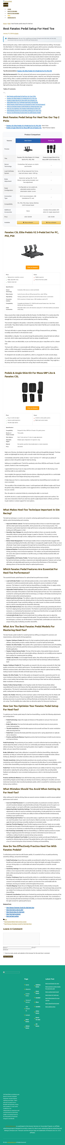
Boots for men (12, 11)
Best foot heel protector (13, 914)
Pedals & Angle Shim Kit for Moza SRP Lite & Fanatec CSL (22, 100)
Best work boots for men (52, 983)
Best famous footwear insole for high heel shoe (20, 907)
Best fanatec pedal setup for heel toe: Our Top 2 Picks (21, 96)
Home (9, 9)
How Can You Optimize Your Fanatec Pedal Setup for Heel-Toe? (24, 108)
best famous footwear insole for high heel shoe (18, 924)
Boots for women (13, 13)
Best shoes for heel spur (52, 995)
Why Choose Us (28, 1008)
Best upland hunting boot (52, 1003)
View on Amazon (32, 267)
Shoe (37, 1002)
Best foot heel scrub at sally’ (14, 909)
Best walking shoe (50, 1006)
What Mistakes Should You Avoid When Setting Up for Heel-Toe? (24, 110)
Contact (28, 1015)
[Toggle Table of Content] (4, 93)
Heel (9, 15)
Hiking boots (12, 17)
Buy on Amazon (29, 222)
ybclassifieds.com (11, 1126)
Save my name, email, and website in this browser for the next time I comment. (27, 953)
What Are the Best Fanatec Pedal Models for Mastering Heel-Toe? (24, 106)
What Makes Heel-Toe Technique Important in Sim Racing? (22, 102)
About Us (28, 989)
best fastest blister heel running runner (15, 921)
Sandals (38, 1006)
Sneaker (38, 997)
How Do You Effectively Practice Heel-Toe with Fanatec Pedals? (24, 112)
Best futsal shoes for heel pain (15, 912)
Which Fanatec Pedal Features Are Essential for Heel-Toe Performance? (26, 104)
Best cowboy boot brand (52, 992)
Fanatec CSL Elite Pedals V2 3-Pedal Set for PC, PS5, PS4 (34, 71)
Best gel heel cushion (12, 916)
